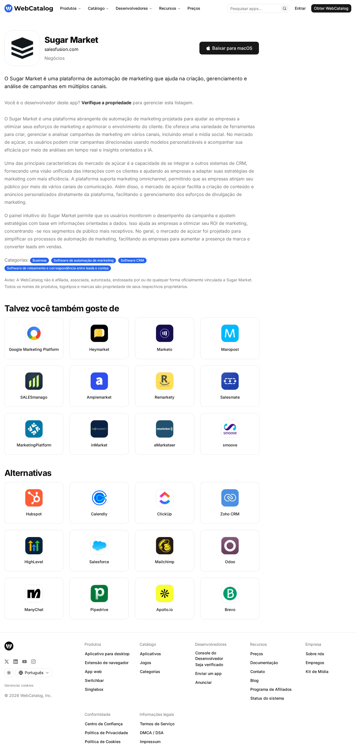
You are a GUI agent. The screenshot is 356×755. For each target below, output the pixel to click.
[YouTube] (24, 661)
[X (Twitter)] (6, 661)
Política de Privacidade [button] (106, 732)
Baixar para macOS (232, 48)
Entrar (300, 8)
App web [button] (93, 671)
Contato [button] (257, 671)
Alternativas (27, 473)
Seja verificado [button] (209, 664)
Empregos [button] (315, 662)
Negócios (54, 58)
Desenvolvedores (132, 8)
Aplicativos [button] (150, 653)
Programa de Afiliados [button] (271, 689)
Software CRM (132, 260)
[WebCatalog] (8, 646)
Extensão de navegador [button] (106, 662)
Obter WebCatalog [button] (331, 8)
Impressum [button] (150, 741)
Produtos (68, 8)
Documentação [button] (264, 662)
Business (39, 260)
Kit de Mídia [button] (317, 671)
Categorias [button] (150, 671)
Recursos (167, 8)
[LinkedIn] (15, 661)
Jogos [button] (145, 662)
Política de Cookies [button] (103, 741)
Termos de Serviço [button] (157, 723)
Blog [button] (254, 680)
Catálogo (96, 8)
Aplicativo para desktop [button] (107, 653)
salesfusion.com (61, 49)
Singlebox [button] (94, 689)
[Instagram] (33, 661)
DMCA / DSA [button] (152, 732)
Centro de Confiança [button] (104, 723)
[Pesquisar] (284, 8)
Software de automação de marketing (83, 260)
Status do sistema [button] (267, 698)
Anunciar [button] (203, 682)
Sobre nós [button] (315, 653)
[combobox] (34, 672)
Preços (193, 8)
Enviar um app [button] (208, 673)
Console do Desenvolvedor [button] (209, 655)
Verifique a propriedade (106, 102)
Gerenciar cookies (18, 685)
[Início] (28, 8)
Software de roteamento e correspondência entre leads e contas (57, 268)
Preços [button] (256, 653)
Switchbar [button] (94, 680)
